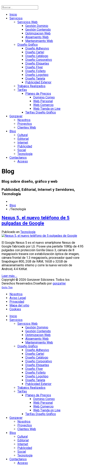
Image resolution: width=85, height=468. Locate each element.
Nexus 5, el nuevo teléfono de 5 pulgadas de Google (36, 220)
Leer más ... (9, 276)
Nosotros (16, 294)
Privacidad (16, 302)
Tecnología (27, 232)
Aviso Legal (17, 298)
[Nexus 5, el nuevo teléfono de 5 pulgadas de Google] (39, 236)
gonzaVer (59, 283)
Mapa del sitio (19, 305)
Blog (12, 205)
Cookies (15, 309)
